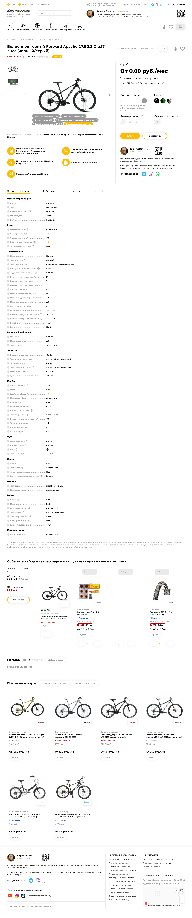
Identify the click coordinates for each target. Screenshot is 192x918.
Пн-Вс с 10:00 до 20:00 (136, 5)
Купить (130, 136)
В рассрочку (155, 136)
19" (144, 122)
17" (123, 122)
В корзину (18, 600)
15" (137, 122)
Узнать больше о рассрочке (139, 78)
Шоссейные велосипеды (121, 888)
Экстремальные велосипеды (122, 896)
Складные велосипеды (120, 885)
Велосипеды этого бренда (54, 683)
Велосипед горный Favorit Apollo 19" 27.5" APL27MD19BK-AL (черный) (73, 815)
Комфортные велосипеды (121, 878)
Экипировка (66, 29)
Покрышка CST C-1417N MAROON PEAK (161, 613)
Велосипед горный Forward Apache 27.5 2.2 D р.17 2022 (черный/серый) (54, 617)
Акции (13, 4)
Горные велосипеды (118, 863)
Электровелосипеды (119, 892)
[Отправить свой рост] (144, 100)
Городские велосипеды (120, 867)
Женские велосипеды (119, 899)
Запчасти (37, 29)
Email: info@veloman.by (40, 896)
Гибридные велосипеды (120, 859)
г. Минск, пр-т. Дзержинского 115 (104, 4)
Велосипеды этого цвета (84, 683)
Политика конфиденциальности (158, 863)
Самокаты (80, 29)
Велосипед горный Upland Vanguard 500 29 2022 (68, 735)
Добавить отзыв (55, 660)
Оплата (158, 859)
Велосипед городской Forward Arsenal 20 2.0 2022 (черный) (24, 815)
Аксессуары (51, 29)
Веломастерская (17, 906)
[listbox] (89, 572)
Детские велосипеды (119, 874)
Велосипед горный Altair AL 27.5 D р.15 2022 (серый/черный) (117, 735)
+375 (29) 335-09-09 (176, 5)
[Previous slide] (81, 643)
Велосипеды (23, 29)
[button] (25, 95)
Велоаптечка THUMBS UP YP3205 (88, 613)
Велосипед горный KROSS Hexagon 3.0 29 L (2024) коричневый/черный (27, 735)
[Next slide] (97, 643)
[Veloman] (19, 11)
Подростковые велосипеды (122, 881)
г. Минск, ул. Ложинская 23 (101, 6)
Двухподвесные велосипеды (122, 870)
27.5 (157, 122)
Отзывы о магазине (152, 867)
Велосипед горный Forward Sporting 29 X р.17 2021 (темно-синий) (164, 735)
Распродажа (27, 4)
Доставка (147, 859)
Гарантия (169, 859)
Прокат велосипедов (41, 906)
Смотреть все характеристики (78, 124)
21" (130, 122)
